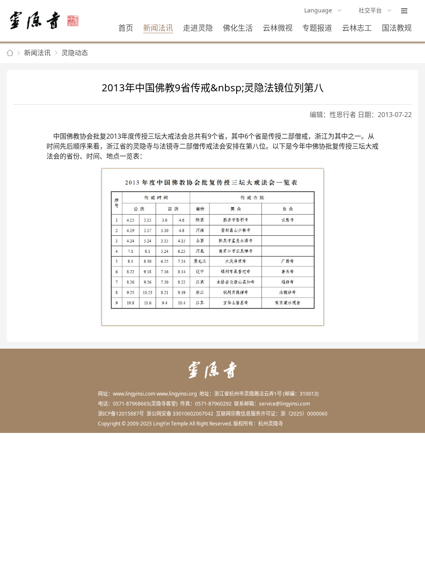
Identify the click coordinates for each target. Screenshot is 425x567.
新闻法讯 (158, 28)
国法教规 (397, 28)
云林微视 (278, 28)
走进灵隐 (198, 28)
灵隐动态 (74, 52)
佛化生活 (238, 28)
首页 (125, 28)
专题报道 (317, 28)
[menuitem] (323, 10)
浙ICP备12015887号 (121, 413)
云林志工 (357, 28)
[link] (10, 53)
